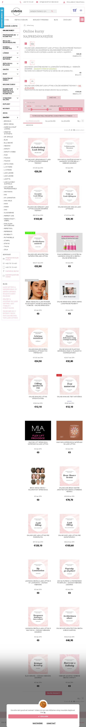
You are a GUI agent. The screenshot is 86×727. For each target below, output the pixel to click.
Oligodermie (9, 213)
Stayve (6, 243)
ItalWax (7, 158)
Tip (45, 106)
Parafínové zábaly (8, 79)
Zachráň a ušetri (10, 26)
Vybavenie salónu (7, 98)
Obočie (6, 69)
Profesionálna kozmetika (9, 35)
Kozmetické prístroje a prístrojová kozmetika (8, 91)
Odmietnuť (51, 723)
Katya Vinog (8, 164)
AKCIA (5, 113)
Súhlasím (44, 716)
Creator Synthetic (8, 133)
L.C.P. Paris (8, 167)
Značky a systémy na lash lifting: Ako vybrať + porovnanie (10, 303)
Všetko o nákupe (21, 20)
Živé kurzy (67, 20)
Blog (56, 20)
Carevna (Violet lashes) (10, 128)
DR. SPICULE (8, 137)
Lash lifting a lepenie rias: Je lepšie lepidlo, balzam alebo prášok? (10, 291)
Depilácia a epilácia (7, 64)
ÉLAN (6, 140)
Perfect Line (9, 216)
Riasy (5, 74)
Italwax (7, 161)
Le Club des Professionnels (10, 187)
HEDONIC (7, 146)
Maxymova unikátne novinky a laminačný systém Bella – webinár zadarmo (52, 68)
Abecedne (29, 125)
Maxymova (8, 191)
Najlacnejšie (50, 121)
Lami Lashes (8, 176)
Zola (6, 249)
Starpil (7, 240)
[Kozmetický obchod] (16, 11)
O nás (6, 20)
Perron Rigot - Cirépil (9, 219)
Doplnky (6, 104)
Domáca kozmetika (7, 47)
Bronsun (7, 121)
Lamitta (7, 179)
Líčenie (6, 53)
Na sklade (31, 102)
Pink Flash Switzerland (9, 224)
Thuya (6, 246)
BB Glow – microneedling (9, 41)
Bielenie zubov (9, 84)
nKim (6, 204)
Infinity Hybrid (10, 152)
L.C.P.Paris (8, 170)
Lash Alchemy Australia (9, 183)
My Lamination (9, 198)
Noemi (6, 207)
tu (44, 712)
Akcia (29, 106)
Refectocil (8, 228)
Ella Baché (8, 143)
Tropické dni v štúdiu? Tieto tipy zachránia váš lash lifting (10, 314)
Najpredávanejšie (33, 121)
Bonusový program (40, 20)
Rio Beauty (8, 234)
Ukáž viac (52, 97)
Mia (5, 194)
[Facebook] (3, 2)
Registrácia (80, 2)
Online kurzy (8, 30)
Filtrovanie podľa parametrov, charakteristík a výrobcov (52, 116)
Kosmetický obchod (11, 271)
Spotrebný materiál (7, 58)
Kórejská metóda (56, 106)
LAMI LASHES (8, 173)
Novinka (38, 106)
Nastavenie (38, 723)
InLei (6, 155)
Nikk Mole (8, 201)
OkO (5, 210)
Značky (6, 117)
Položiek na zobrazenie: (71, 109)
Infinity (7, 149)
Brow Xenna (9, 124)
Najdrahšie (65, 121)
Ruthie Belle (9, 237)
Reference (8, 231)
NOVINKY (6, 108)
